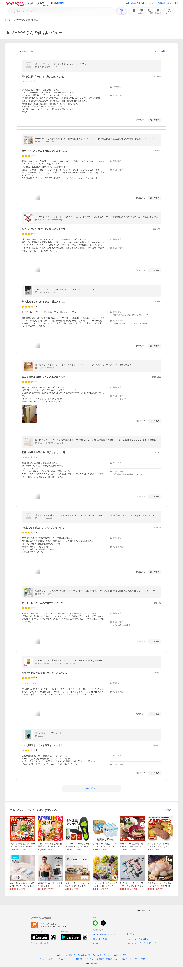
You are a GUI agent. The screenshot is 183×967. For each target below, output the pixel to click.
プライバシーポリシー (46, 959)
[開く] (29, 414)
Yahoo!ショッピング (66, 955)
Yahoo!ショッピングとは (104, 934)
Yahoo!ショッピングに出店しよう (156, 3)
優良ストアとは (100, 939)
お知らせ (97, 943)
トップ (8, 20)
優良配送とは (132, 934)
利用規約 (79, 959)
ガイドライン (90, 959)
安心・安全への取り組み (137, 939)
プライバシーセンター (65, 959)
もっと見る (166, 810)
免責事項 (100, 959)
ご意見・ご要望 (139, 959)
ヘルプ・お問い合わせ (122, 959)
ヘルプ (175, 3)
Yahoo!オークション (102, 955)
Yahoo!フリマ (120, 955)
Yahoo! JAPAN (133, 3)
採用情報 (108, 959)
